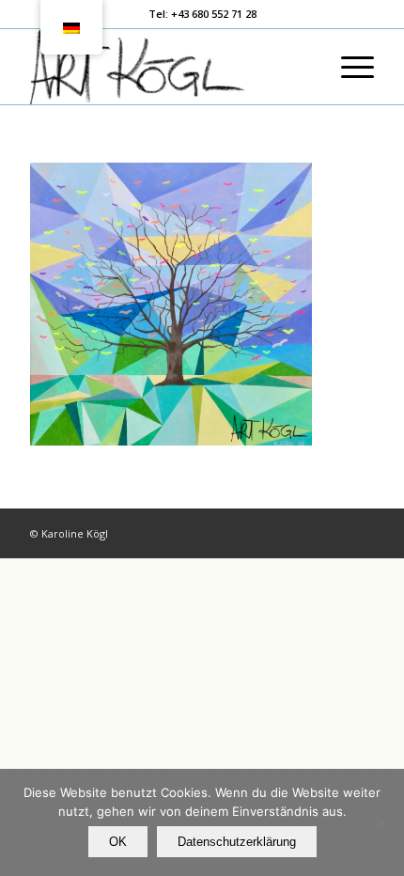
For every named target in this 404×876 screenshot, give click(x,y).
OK (118, 842)
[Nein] (380, 822)
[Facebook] (332, 533)
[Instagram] (360, 533)
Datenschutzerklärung (237, 842)
